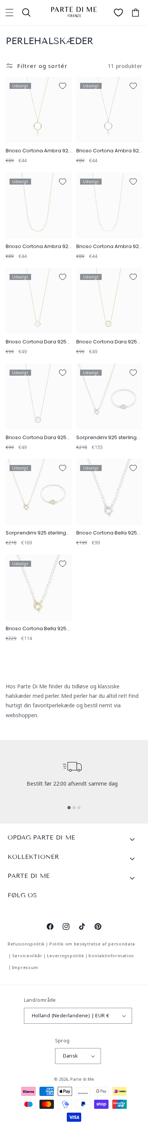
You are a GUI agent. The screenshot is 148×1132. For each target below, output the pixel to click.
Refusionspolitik (26, 944)
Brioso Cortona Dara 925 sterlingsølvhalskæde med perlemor (36, 438)
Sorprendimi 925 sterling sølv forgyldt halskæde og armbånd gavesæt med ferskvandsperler (38, 533)
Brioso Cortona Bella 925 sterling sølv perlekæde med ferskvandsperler (106, 533)
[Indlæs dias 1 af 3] (69, 807)
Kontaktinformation (111, 955)
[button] (9, 12)
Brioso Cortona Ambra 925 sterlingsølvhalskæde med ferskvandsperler (109, 246)
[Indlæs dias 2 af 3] (74, 807)
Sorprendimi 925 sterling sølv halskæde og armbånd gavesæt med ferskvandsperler (106, 438)
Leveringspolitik (65, 955)
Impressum (25, 967)
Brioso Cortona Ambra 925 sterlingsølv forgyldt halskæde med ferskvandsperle (38, 151)
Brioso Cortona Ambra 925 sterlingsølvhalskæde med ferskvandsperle (109, 151)
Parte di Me (82, 1079)
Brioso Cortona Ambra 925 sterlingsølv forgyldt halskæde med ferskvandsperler (38, 246)
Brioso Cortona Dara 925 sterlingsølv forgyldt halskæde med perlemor (37, 342)
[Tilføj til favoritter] (63, 86)
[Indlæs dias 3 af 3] (78, 807)
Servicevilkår (27, 955)
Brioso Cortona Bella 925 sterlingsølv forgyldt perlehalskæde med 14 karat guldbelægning (36, 629)
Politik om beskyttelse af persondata (92, 944)
